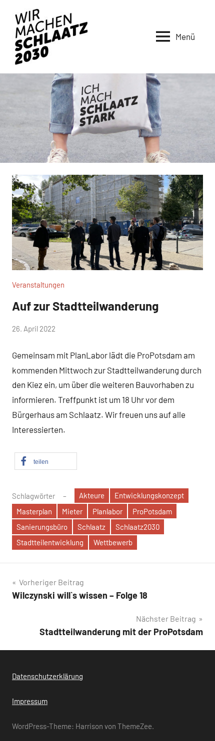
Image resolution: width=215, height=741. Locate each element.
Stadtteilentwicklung (50, 542)
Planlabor (107, 511)
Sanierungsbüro (42, 526)
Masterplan (34, 511)
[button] (45, 461)
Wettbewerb (113, 542)
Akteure (91, 495)
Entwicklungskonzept (149, 495)
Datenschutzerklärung (47, 676)
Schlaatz (92, 526)
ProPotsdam (152, 511)
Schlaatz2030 (138, 526)
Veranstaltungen (38, 284)
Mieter (72, 511)
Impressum (30, 701)
